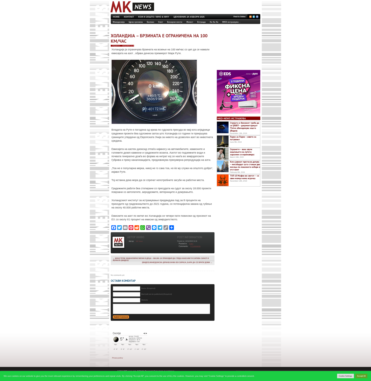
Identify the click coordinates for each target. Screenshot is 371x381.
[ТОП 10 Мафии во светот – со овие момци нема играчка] (223, 180)
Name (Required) (148, 288)
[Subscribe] (250, 17)
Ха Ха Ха (214, 22)
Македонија (119, 22)
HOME (116, 17)
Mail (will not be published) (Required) (156, 294)
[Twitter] (253, 17)
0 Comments (195, 246)
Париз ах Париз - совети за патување (243, 138)
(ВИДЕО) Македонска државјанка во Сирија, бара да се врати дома (177, 262)
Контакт (129, 17)
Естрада (201, 22)
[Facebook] (257, 17)
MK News (139, 241)
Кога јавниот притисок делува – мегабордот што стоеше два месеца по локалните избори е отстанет (245, 165)
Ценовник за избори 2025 (188, 17)
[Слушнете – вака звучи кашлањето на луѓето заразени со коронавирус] (223, 154)
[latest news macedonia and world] (132, 13)
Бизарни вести (174, 22)
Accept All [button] (361, 376)
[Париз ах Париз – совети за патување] (223, 141)
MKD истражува (229, 22)
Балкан (150, 22)
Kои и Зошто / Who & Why (153, 17)
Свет (160, 22)
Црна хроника (136, 22)
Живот (189, 22)
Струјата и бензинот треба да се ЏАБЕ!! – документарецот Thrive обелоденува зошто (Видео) (244, 126)
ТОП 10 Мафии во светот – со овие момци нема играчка (244, 177)
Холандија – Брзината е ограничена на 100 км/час (159, 38)
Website (144, 300)
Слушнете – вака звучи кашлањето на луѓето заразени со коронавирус (242, 152)
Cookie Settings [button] (345, 376)
